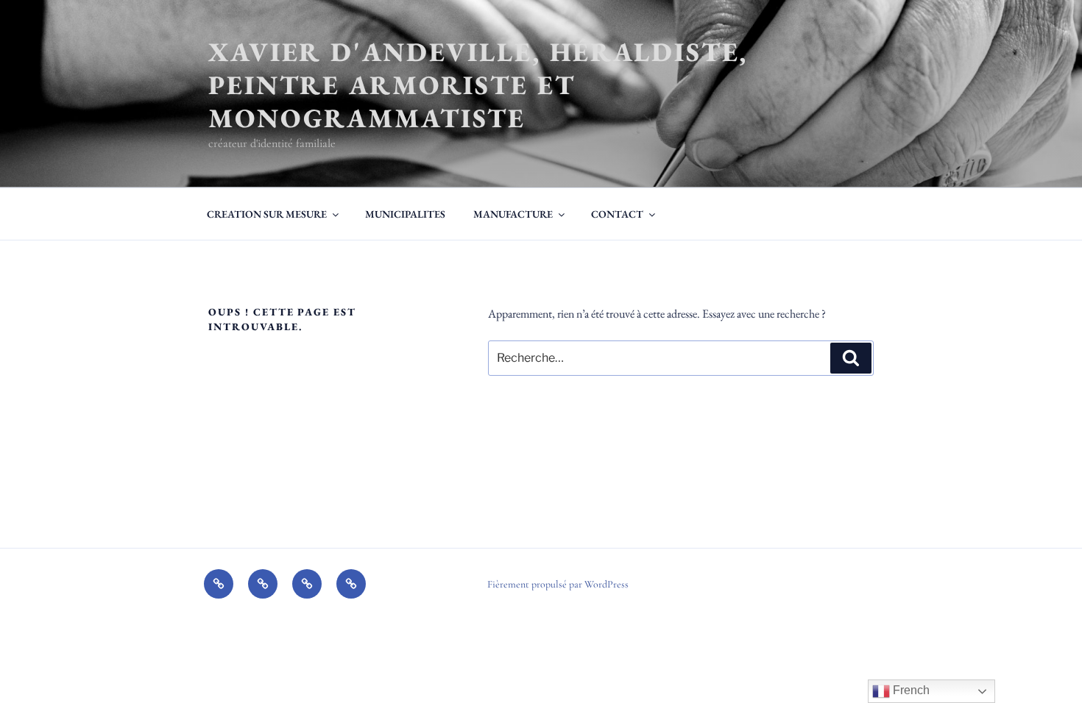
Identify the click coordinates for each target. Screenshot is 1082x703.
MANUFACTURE (513, 214)
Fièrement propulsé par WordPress (558, 584)
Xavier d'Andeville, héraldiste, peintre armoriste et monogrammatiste (478, 85)
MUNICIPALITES (405, 214)
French (910, 690)
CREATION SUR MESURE (267, 214)
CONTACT (617, 214)
